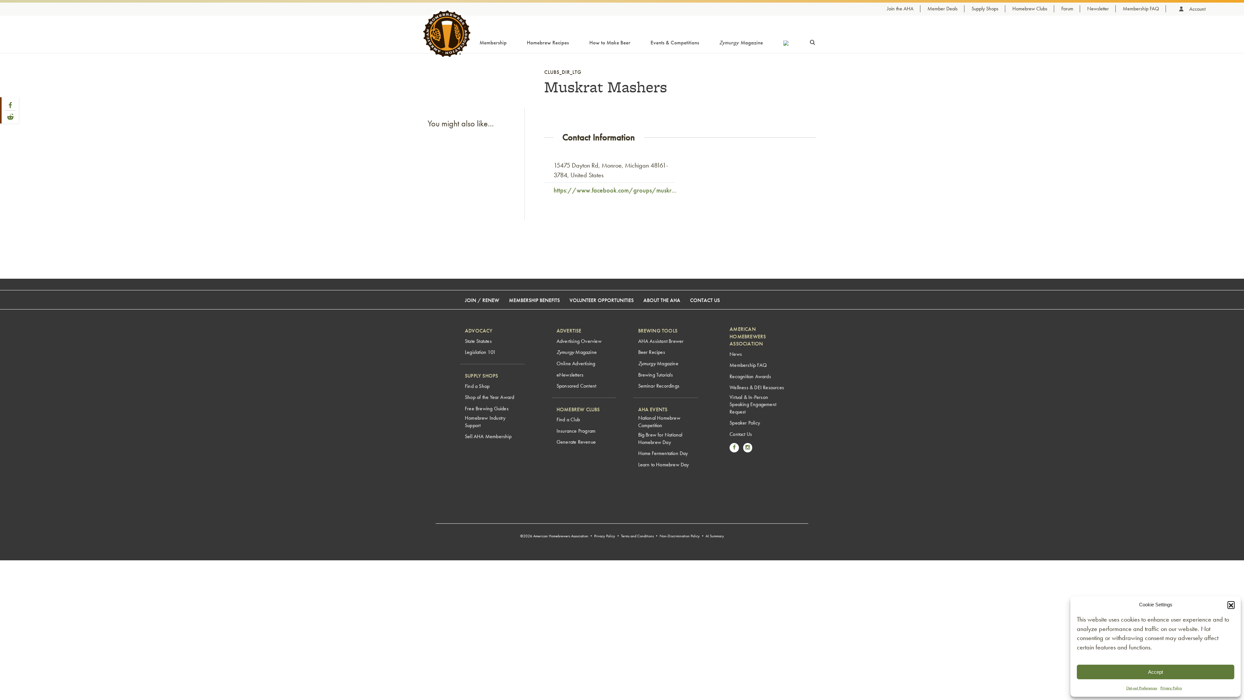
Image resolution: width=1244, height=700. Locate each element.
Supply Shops (985, 8)
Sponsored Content (576, 385)
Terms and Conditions (637, 536)
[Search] (812, 41)
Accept (1155, 672)
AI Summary (715, 536)
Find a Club (568, 419)
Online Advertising (576, 363)
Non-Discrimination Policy (680, 536)
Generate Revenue (576, 441)
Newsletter (1098, 8)
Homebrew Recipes (548, 42)
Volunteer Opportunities (602, 300)
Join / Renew (482, 300)
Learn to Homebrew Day (663, 464)
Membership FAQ (1141, 8)
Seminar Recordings (659, 385)
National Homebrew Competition (659, 421)
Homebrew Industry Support (485, 421)
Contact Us (705, 300)
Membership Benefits (534, 300)
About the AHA (661, 300)
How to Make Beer (609, 42)
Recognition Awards (750, 376)
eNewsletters (570, 374)
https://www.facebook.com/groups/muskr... (615, 190)
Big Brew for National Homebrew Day (660, 438)
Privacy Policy (1171, 688)
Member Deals (942, 8)
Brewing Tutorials (655, 374)
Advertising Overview (579, 341)
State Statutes (478, 341)
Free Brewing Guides (487, 408)
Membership (493, 42)
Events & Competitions (675, 42)
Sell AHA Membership (488, 436)
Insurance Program (576, 430)
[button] (1231, 604)
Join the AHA (900, 8)
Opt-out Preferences (1141, 688)
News (736, 354)
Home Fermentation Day (663, 453)
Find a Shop (477, 386)
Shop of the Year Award (489, 397)
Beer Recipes (651, 352)
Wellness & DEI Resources (757, 387)
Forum (1067, 8)
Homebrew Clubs (1029, 8)
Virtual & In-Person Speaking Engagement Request (753, 404)
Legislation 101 (480, 352)
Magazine (741, 42)
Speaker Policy (745, 422)
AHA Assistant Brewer (661, 341)
